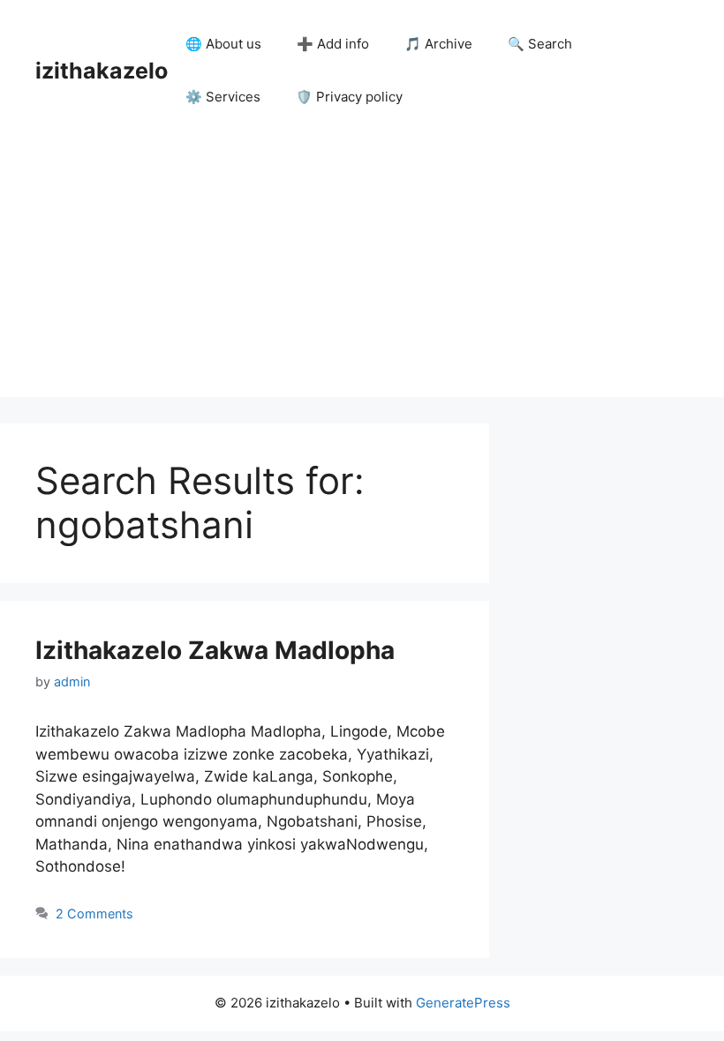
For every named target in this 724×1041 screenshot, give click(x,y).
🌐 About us (223, 43)
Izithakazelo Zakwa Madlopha (215, 650)
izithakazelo (101, 70)
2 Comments (94, 913)
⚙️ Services (222, 96)
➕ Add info (333, 43)
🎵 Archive (438, 43)
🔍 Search (540, 43)
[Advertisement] (362, 273)
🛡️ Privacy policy (349, 96)
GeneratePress (463, 1002)
